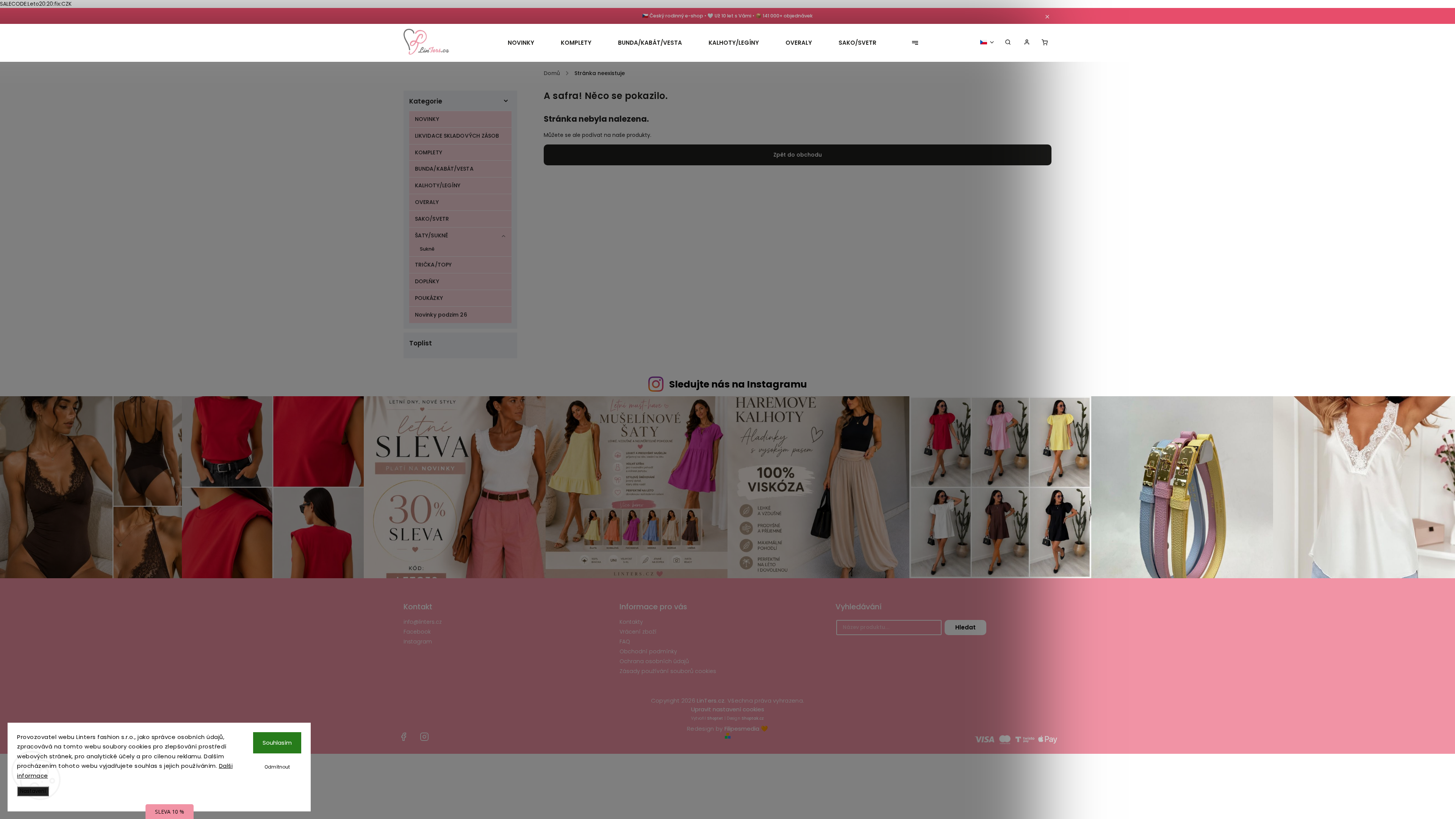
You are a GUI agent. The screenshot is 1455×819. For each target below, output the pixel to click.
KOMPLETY (428, 152)
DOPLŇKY (427, 281)
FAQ (625, 641)
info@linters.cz (423, 622)
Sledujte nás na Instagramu (738, 384)
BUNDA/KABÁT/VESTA (444, 169)
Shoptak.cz (753, 718)
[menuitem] (528, 43)
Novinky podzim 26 (441, 314)
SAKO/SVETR (432, 219)
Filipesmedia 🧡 (746, 729)
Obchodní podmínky (648, 651)
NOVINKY (427, 119)
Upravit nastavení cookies (727, 709)
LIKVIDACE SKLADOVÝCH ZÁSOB (457, 136)
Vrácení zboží (638, 631)
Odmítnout (277, 767)
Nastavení (33, 791)
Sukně (427, 249)
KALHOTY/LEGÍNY (437, 185)
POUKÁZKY (429, 298)
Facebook (417, 631)
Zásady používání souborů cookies (668, 671)
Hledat (965, 627)
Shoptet (715, 718)
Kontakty (631, 622)
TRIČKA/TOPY (433, 264)
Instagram (418, 641)
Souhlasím (277, 743)
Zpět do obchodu (797, 154)
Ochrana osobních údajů (654, 661)
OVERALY (427, 202)
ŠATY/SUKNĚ (431, 235)
